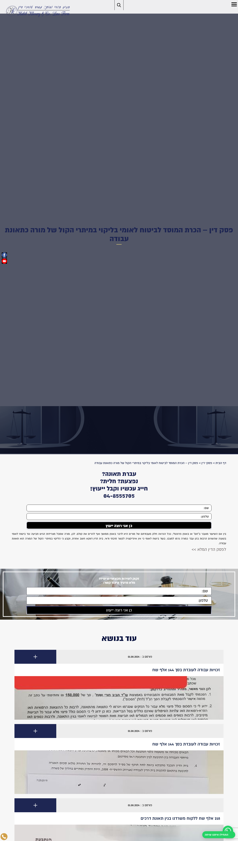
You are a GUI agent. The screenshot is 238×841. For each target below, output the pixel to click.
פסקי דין (206, 463)
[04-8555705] (4, 836)
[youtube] (4, 261)
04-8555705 (119, 495)
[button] (234, 4)
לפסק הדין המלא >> (209, 548)
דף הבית (221, 463)
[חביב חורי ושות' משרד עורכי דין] (37, 11)
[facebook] (4, 255)
